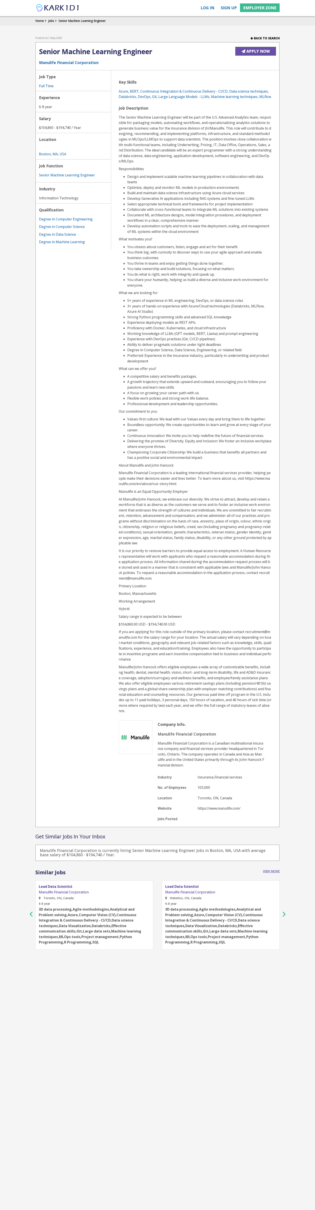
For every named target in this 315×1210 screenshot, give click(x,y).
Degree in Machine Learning (62, 242)
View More (271, 871)
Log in (207, 7)
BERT (134, 91)
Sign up (229, 7)
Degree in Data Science (57, 234)
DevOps (144, 96)
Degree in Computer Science (62, 226)
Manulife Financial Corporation (69, 62)
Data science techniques (248, 91)
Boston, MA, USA (52, 154)
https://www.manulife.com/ (219, 808)
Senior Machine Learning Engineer (82, 21)
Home (39, 21)
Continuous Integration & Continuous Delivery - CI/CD (184, 91)
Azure (123, 91)
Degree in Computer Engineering (66, 219)
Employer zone (259, 7)
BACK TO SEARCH (266, 38)
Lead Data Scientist (55, 887)
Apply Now (257, 51)
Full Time (46, 86)
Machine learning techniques (234, 96)
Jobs (51, 21)
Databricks (127, 96)
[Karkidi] (58, 8)
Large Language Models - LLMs (183, 96)
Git (154, 96)
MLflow (265, 96)
